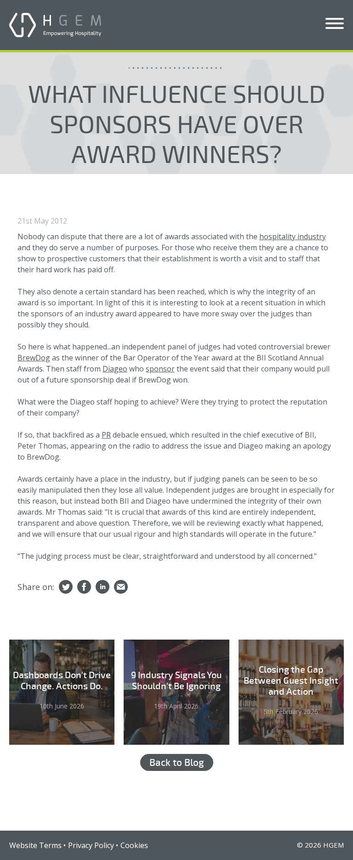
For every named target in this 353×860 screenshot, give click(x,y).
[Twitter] (66, 587)
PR (106, 435)
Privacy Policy (91, 845)
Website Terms (35, 845)
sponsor (160, 369)
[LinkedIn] (102, 587)
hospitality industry (292, 236)
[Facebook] (84, 587)
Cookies (134, 845)
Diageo (114, 369)
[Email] (121, 587)
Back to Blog (176, 763)
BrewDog (33, 358)
